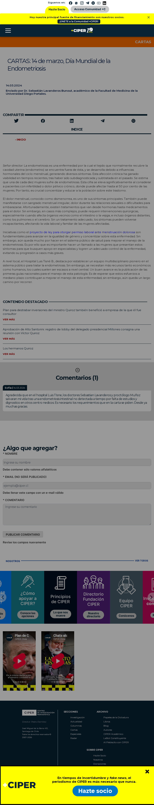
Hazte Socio (57, 9)
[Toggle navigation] (8, 30)
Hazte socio (95, 790)
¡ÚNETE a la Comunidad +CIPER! (79, 21)
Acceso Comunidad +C (90, 9)
